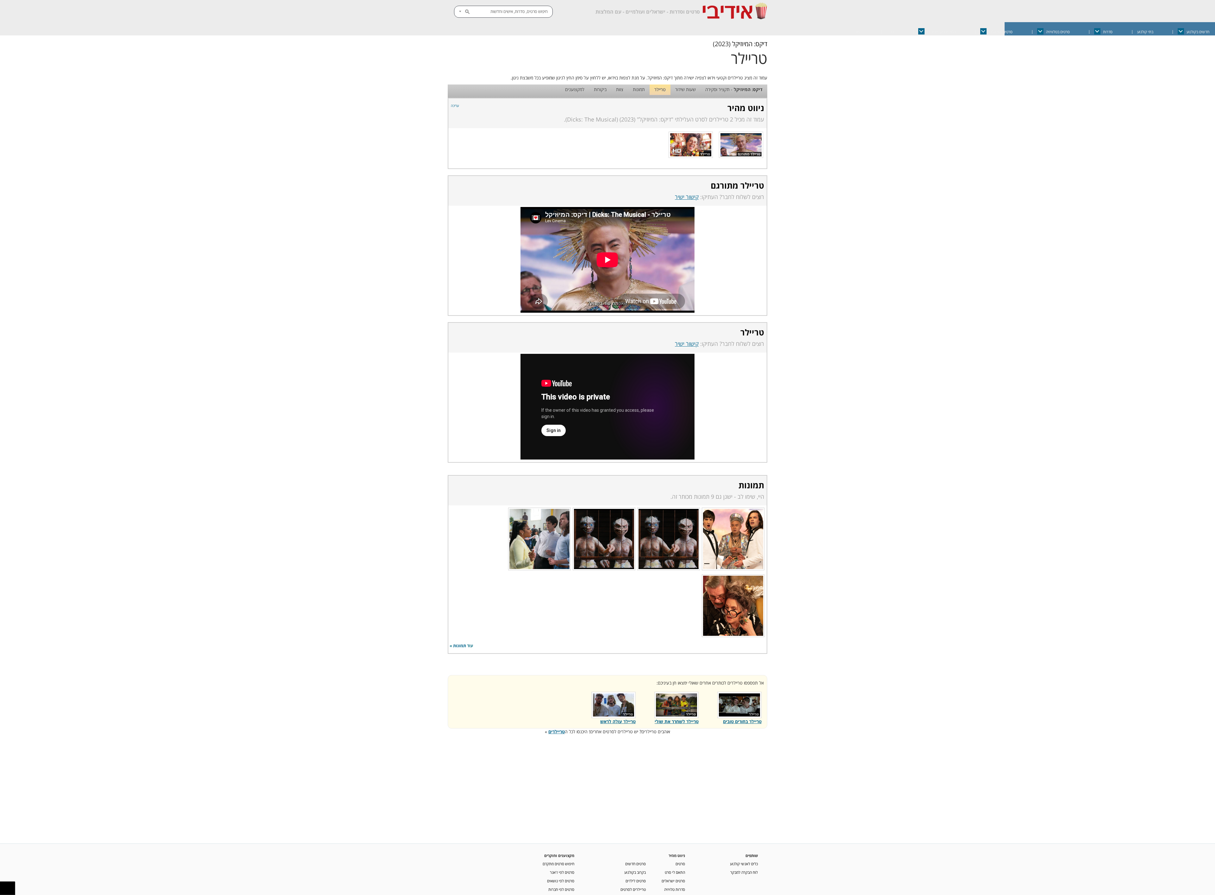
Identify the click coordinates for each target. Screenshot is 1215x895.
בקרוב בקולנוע (635, 872)
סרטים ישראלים (1000, 31)
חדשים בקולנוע (1198, 31)
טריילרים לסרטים (633, 889)
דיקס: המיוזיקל (749, 44)
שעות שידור (685, 89)
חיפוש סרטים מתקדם (558, 863)
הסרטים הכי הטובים (941, 31)
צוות (619, 89)
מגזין (890, 31)
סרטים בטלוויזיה (1058, 31)
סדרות (1107, 31)
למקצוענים (574, 89)
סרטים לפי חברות (561, 889)
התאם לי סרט (675, 872)
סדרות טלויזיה (674, 889)
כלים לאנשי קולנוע (744, 863)
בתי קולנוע (1145, 31)
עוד (857, 31)
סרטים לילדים (636, 880)
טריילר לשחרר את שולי (677, 721)
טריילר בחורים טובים (742, 721)
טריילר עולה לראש (618, 721)
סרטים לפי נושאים (560, 880)
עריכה (455, 105)
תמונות (639, 89)
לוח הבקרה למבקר (744, 872)
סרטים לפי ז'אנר (562, 872)
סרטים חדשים (635, 863)
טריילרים (556, 732)
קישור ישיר (687, 197)
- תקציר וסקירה (734, 89)
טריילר (660, 89)
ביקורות (600, 89)
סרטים (680, 863)
